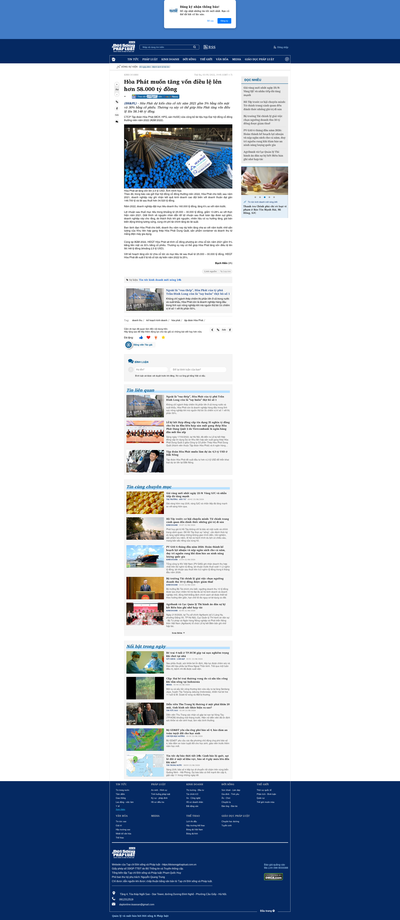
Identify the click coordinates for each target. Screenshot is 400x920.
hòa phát (175, 320)
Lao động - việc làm (125, 802)
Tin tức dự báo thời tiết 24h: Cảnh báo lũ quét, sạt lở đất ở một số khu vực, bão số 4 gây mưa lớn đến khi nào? (197, 759)
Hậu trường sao (123, 829)
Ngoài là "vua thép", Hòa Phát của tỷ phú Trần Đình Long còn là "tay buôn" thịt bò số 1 (198, 292)
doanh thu (137, 320)
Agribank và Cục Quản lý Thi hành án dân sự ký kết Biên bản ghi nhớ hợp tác (196, 606)
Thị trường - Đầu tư (195, 790)
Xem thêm (177, 633)
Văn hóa (222, 59)
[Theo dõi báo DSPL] (155, 96)
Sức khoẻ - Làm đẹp (231, 790)
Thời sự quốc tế (264, 790)
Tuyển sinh (227, 825)
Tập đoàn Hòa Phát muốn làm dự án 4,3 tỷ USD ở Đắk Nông (197, 453)
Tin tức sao (121, 821)
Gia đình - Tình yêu (230, 794)
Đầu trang (266, 911)
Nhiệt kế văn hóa (123, 833)
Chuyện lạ (226, 802)
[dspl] (113, 59)
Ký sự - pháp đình (159, 798)
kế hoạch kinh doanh (156, 320)
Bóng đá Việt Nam (194, 829)
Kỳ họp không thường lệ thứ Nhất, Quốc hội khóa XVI (276, 66)
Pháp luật (150, 59)
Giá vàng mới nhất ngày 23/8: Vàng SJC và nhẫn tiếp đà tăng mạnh (196, 495)
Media (236, 59)
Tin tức (133, 59)
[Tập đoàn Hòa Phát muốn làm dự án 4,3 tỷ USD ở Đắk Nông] (145, 461)
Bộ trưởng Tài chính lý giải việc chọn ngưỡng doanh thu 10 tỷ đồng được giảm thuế (195, 580)
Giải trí (119, 825)
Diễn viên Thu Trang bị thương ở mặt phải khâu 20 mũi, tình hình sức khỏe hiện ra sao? (198, 706)
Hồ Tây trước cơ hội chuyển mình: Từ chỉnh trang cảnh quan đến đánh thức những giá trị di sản (197, 520)
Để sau (210, 21)
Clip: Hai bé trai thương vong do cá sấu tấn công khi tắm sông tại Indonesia (197, 680)
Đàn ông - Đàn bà (229, 806)
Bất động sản (192, 806)
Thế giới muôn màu (265, 802)
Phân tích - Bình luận (266, 794)
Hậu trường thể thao (195, 825)
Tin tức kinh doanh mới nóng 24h (160, 280)
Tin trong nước (122, 790)
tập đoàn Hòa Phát (193, 320)
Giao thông (121, 798)
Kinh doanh (170, 59)
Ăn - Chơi (226, 798)
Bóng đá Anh (192, 833)
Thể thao (120, 838)
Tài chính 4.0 (192, 794)
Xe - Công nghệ (193, 798)
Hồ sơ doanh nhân (194, 802)
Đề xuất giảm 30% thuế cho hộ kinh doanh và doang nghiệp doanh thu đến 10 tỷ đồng (265, 209)
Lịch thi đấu (191, 821)
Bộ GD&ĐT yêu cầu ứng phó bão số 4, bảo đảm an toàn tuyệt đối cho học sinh (197, 731)
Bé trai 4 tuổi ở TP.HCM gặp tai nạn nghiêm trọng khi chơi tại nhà (197, 654)
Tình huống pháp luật (160, 794)
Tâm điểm (120, 794)
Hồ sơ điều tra (157, 802)
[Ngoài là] (145, 299)
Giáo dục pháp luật (259, 59)
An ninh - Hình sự (159, 790)
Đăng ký (224, 21)
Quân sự (261, 798)
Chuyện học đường (230, 821)
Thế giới (206, 59)
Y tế (118, 806)
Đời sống (189, 59)
